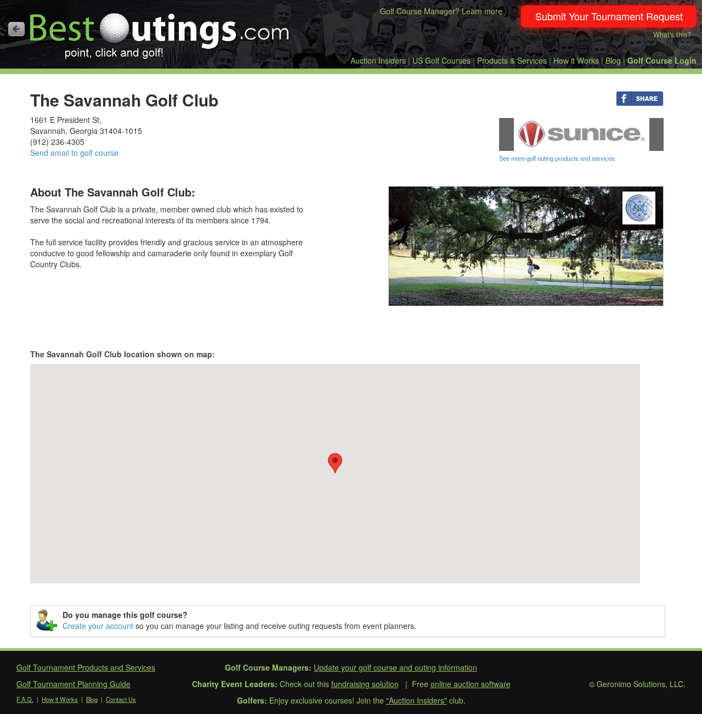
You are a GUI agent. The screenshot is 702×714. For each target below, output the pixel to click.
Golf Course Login (662, 60)
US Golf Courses (441, 60)
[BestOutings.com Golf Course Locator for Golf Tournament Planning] (159, 31)
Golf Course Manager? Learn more (441, 10)
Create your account (98, 625)
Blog (613, 60)
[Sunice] (581, 133)
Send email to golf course (74, 152)
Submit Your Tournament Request (609, 16)
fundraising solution (365, 683)
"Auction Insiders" (416, 700)
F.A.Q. (24, 699)
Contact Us (121, 699)
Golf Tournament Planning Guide (73, 683)
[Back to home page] (16, 29)
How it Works (576, 60)
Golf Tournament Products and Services (85, 667)
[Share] (640, 97)
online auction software (471, 683)
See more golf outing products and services (557, 158)
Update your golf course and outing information (395, 667)
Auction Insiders (378, 60)
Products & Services (512, 60)
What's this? (672, 35)
